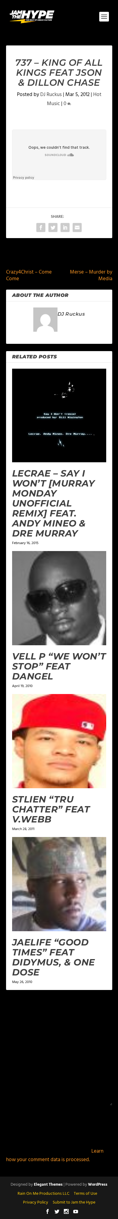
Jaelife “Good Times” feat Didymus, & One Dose (53, 957)
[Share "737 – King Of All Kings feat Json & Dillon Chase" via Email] (77, 227)
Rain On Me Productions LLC (43, 1193)
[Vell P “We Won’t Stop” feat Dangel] (59, 598)
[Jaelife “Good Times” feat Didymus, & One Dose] (59, 884)
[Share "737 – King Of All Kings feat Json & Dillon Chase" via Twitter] (53, 227)
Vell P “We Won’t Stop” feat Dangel (59, 666)
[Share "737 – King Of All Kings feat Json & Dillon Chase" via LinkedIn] (65, 227)
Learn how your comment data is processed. (54, 1155)
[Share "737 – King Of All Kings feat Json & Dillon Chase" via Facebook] (41, 227)
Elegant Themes (48, 1184)
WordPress (97, 1184)
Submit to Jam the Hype (74, 1202)
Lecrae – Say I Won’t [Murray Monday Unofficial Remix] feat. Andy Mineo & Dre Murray (53, 503)
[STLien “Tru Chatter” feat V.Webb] (59, 741)
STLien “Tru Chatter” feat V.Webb (51, 809)
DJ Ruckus (51, 95)
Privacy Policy (35, 1202)
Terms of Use (85, 1193)
